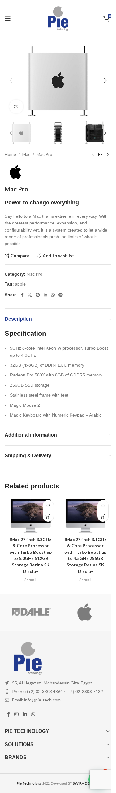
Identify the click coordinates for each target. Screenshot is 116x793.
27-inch (30, 579)
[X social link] (30, 295)
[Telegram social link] (61, 295)
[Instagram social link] (16, 714)
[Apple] (84, 612)
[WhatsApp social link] (53, 295)
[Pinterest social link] (38, 295)
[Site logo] (58, 17)
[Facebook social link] (22, 295)
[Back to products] (100, 154)
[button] (11, 80)
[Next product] (107, 154)
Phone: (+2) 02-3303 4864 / (57, 691)
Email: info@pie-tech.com (36, 699)
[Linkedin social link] (45, 295)
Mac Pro (44, 154)
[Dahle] (31, 612)
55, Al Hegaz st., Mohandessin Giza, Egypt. (52, 682)
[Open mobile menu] (8, 18)
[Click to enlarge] (16, 106)
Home (10, 154)
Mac (26, 154)
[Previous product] (93, 154)
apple (20, 283)
